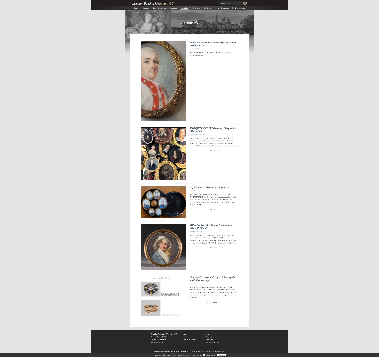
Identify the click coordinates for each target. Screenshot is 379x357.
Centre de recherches (189, 340)
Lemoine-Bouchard (153, 3)
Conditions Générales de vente (163, 351)
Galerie (136, 8)
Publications (196, 8)
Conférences (208, 8)
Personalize (221, 355)
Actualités (184, 8)
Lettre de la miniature (223, 8)
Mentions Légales (180, 351)
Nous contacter (240, 8)
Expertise (146, 8)
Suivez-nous (158, 342)
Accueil (134, 12)
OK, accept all (210, 355)
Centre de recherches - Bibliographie (165, 8)
